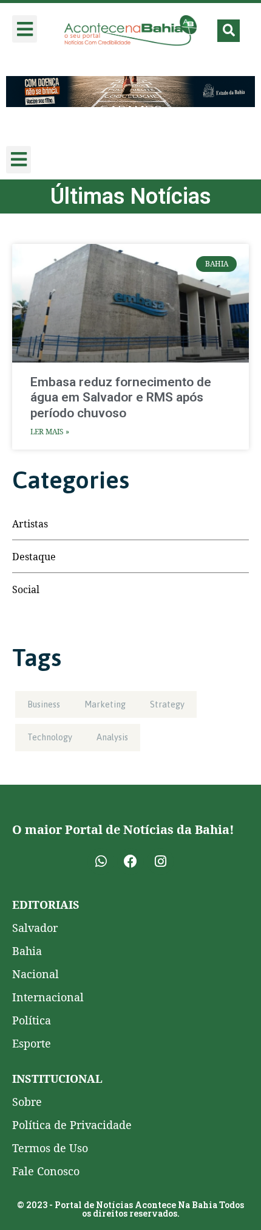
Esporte (31, 1043)
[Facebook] (130, 861)
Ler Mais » (49, 431)
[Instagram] (160, 861)
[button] (24, 29)
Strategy (167, 704)
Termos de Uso (50, 1148)
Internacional (48, 997)
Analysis (112, 737)
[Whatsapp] (100, 861)
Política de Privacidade (72, 1124)
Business (43, 704)
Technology (49, 737)
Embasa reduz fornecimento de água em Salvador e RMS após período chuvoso (120, 397)
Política (31, 1020)
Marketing (105, 704)
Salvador (35, 927)
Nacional (35, 974)
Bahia (27, 950)
